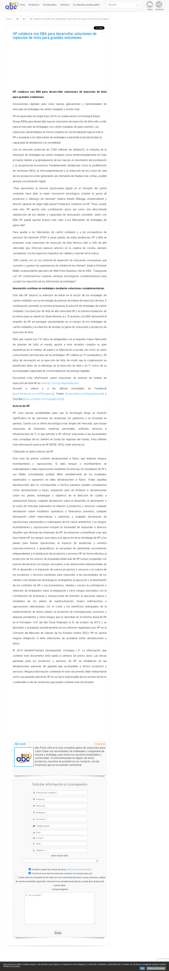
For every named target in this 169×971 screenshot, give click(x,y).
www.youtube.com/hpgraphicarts (43, 399)
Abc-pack (20, 744)
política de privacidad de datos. (79, 869)
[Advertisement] (60, 66)
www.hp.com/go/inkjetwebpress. (60, 383)
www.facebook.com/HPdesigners (33, 393)
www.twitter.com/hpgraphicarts (84, 393)
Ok (142, 968)
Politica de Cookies (156, 968)
